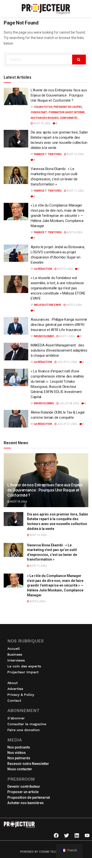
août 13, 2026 (75, 154)
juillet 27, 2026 (67, 424)
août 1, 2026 (67, 336)
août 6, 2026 (74, 232)
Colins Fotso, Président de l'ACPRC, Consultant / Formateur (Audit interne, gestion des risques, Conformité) (58, 112)
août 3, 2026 (74, 305)
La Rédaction (43, 269)
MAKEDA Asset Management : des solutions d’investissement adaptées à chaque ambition (59, 350)
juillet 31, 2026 (67, 362)
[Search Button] (79, 59)
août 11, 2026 (75, 190)
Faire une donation (23, 730)
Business (14, 654)
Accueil (13, 648)
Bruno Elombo (44, 336)
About (12, 683)
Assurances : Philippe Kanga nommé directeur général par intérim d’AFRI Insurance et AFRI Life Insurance (59, 324)
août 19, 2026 (41, 123)
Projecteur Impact (23, 672)
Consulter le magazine (26, 724)
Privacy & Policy (20, 695)
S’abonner (16, 718)
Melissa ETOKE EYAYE (47, 305)
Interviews (16, 660)
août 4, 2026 (65, 269)
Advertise (15, 689)
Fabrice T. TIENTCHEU (48, 154)
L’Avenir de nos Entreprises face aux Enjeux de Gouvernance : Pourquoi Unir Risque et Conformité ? (59, 95)
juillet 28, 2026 (69, 403)
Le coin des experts (24, 666)
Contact (14, 700)
